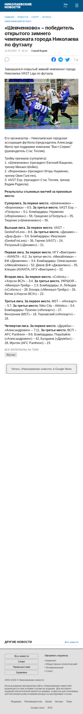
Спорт (35, 17)
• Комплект (50, 660)
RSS (50, 707)
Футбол (46, 17)
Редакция (16, 701)
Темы (69, 701)
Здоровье (21, 672)
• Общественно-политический (61, 664)
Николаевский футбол (18, 21)
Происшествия (21, 667)
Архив (48, 701)
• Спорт (49, 671)
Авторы (59, 701)
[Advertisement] (41, 421)
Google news (38, 707)
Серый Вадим (39, 50)
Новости (22, 17)
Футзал (11, 354)
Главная (9, 17)
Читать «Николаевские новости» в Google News (41, 368)
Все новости (71, 642)
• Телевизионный (54, 667)
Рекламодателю (33, 701)
